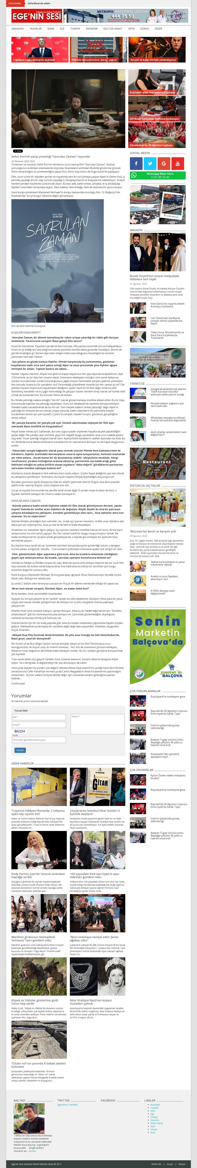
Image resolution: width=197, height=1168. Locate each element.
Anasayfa (155, 1104)
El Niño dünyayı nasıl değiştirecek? (163, 592)
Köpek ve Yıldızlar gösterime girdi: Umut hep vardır (34, 1002)
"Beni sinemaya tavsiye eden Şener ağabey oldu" (94, 938)
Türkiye (154, 1117)
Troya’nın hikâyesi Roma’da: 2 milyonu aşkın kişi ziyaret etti (38, 812)
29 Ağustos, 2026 (138, 536)
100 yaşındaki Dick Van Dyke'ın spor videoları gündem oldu (94, 875)
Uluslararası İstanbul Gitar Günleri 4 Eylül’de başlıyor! (95, 812)
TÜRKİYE (75, 28)
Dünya (154, 1129)
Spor (153, 1126)
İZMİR (50, 28)
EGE (62, 28)
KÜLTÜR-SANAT (112, 28)
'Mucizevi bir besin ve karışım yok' (153, 531)
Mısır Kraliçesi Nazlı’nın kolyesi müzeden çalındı (91, 1002)
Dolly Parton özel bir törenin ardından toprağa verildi (38, 875)
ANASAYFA (18, 28)
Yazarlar (155, 1107)
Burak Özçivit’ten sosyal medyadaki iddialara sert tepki (154, 277)
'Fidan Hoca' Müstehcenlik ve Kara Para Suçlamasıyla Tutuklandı (167, 335)
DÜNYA (144, 28)
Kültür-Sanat (157, 1123)
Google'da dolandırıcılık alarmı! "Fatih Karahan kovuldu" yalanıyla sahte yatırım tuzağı (168, 391)
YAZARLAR (36, 28)
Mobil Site (156, 1164)
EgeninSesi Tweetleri (67, 1104)
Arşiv (153, 1132)
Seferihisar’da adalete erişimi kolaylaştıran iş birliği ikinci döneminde (66, 3)
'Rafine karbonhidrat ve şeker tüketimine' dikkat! (168, 563)
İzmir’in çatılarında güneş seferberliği (165, 727)
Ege (152, 1113)
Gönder (20, 750)
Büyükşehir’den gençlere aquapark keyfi (165, 755)
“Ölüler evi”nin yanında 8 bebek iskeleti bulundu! (38, 1065)
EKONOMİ (92, 28)
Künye (170, 1164)
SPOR (131, 28)
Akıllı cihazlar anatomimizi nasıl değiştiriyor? (168, 433)
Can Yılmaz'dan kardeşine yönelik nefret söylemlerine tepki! (166, 320)
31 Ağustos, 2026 (138, 283)
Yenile (15, 735)
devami (32, 1150)
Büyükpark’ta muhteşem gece (168, 696)
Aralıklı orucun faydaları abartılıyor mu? (164, 578)
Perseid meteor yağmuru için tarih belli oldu (167, 405)
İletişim (182, 1164)
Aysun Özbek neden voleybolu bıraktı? (168, 777)
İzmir (153, 1110)
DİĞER (158, 28)
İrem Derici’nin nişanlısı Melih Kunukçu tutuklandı (167, 305)
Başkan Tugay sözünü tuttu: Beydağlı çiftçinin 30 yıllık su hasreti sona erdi (167, 742)
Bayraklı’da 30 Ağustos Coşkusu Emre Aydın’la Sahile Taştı (169, 712)
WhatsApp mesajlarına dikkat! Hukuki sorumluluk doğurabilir (168, 419)
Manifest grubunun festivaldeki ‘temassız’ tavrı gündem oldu (33, 938)
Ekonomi (155, 1120)
